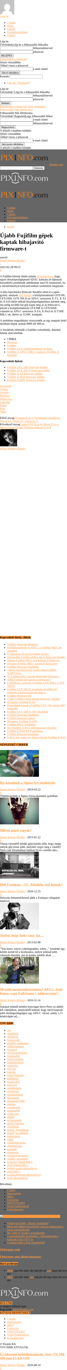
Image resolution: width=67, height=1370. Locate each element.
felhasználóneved (43, 48)
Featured (12, 1049)
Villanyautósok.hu (49, 1216)
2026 (10, 1270)
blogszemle (13, 1040)
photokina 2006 (16, 1101)
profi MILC (13, 1171)
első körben (25, 295)
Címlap (11, 22)
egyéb (10, 226)
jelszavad (38, 51)
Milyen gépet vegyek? (16, 830)
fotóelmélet (13, 1056)
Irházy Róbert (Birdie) (12, 260)
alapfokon (12, 1033)
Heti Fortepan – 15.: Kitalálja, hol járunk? (31, 884)
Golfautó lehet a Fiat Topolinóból (26, 1242)
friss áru (11, 1068)
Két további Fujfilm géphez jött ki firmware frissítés (36, 657)
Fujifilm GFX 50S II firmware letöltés (28, 370)
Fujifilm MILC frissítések (21, 724)
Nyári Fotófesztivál (18, 1206)
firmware (12, 342)
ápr (32, 1277)
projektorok (13, 1107)
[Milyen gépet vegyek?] (19, 823)
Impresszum (14, 1193)
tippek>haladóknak (18, 1129)
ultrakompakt (14, 1145)
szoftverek (13, 1113)
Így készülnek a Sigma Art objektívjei (27, 783)
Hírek (10, 25)
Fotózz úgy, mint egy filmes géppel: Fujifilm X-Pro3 (36, 737)
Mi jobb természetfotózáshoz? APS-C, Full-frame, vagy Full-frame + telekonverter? (31, 991)
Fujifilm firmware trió (19, 695)
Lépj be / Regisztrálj (18, 82)
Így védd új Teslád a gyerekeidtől (26, 1232)
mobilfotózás (14, 1088)
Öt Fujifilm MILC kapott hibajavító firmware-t (33, 676)
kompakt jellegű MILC (20, 1162)
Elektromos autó (10, 1249)
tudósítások (13, 1136)
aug (49, 1270)
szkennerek (13, 1110)
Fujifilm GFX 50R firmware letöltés (27, 367)
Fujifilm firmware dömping (22, 644)
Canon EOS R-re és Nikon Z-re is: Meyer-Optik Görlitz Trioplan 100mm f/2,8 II (29, 426)
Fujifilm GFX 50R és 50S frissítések (27, 711)
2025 (10, 1277)
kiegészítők (13, 1081)
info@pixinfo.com (23, 1309)
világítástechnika (16, 1142)
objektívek (13, 1091)
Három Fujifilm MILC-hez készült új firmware (33, 660)
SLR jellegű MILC (18, 1165)
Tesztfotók (13, 1126)
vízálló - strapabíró (17, 1158)
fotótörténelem (15, 1062)
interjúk (11, 1072)
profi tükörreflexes (17, 1178)
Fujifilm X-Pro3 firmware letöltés (26, 376)
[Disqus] (33, 494)
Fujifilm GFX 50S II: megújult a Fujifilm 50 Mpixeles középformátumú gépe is (32, 691)
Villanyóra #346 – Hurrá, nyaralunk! (27, 1223)
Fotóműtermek (15, 1209)
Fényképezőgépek (17, 32)
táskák (10, 1117)
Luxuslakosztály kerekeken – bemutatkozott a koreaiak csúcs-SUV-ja (33, 1238)
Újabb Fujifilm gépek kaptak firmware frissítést (33, 698)
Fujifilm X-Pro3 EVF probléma (25, 731)
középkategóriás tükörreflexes (24, 1174)
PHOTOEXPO (16, 1203)
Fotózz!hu (13, 1199)
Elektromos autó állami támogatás (20, 1256)
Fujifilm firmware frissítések (23, 666)
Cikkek (11, 28)
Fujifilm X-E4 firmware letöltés (25, 373)
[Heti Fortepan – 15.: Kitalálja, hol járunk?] (19, 877)
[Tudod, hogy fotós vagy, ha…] (19, 928)
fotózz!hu (12, 1065)
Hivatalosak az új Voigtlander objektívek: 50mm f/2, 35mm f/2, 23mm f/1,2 (30, 419)
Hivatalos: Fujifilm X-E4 (21, 702)
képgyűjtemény (15, 1075)
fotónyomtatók (15, 1059)
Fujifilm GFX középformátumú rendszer (30, 348)
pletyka (11, 1104)
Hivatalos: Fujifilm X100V (22, 721)
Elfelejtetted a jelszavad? (14, 59)
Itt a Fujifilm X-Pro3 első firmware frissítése (32, 727)
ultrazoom (12, 1152)
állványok (12, 1036)
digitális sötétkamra (18, 1043)
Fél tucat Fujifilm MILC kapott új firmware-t (32, 663)
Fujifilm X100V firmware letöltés (26, 380)
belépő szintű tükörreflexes (22, 1168)
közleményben (45, 276)
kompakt (12, 1149)
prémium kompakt (17, 1155)
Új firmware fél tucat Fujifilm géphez (28, 653)
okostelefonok (15, 1094)
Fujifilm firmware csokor (21, 718)
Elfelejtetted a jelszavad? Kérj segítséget (22, 106)
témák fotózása (15, 1123)
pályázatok (13, 1097)
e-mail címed (40, 68)
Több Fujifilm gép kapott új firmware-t (29, 679)
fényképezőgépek (17, 1052)
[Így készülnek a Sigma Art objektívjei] (19, 775)
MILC (10, 1196)
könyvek (12, 1084)
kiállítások (13, 1078)
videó (10, 1139)
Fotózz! (11, 35)
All (9, 1030)
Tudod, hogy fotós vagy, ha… (21, 935)
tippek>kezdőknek (17, 1133)
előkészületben (15, 1046)
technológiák (14, 1120)
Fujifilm (11, 345)
